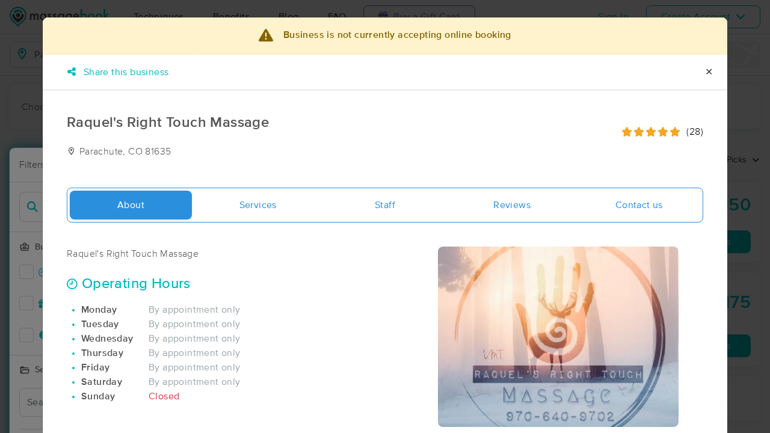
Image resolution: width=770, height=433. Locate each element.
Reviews (512, 205)
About (130, 205)
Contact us (639, 205)
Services (258, 205)
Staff (385, 205)
